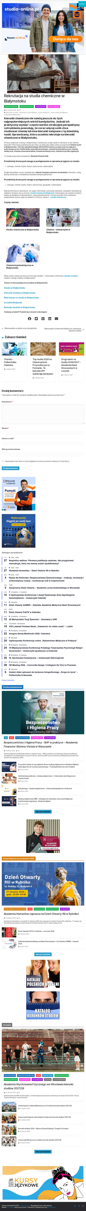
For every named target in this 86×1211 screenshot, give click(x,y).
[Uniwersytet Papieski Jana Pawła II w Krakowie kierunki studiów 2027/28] (9, 1118)
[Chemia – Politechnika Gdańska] (14, 343)
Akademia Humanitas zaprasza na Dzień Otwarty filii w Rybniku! (41, 913)
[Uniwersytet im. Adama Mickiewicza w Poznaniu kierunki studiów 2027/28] (9, 1107)
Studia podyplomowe (22, 737)
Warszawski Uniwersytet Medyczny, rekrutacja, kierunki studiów (63, 330)
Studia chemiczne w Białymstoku (22, 229)
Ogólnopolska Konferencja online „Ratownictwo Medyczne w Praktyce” (43, 640)
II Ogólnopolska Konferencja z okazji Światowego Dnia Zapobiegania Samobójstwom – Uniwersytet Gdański (42, 596)
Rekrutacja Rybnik (52, 909)
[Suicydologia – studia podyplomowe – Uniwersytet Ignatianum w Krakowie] (9, 790)
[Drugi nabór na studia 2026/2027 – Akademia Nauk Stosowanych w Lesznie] (71, 343)
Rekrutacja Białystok (11, 106)
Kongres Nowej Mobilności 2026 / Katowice (29, 633)
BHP (6, 737)
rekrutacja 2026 (39, 909)
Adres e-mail (8, 438)
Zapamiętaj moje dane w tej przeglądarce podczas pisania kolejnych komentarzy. (37, 461)
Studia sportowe (25, 1079)
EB (18, 750)
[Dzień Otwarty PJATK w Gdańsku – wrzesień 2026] (9, 932)
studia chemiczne (43, 112)
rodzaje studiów (70, 276)
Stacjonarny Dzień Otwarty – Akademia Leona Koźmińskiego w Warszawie (44, 587)
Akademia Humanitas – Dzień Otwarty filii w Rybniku (34, 570)
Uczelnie (48, 1079)
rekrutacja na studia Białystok (28, 112)
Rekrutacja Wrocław (11, 1079)
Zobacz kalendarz (8, 680)
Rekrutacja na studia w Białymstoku (21, 297)
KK (19, 110)
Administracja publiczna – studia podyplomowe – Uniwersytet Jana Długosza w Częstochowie (46, 777)
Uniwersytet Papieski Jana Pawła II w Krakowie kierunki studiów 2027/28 (44, 1117)
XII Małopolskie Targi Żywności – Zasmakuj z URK (33, 619)
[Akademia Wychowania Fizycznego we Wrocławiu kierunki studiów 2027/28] (43, 1050)
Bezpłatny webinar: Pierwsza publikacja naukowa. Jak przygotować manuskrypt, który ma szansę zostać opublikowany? (41, 562)
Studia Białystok (40, 106)
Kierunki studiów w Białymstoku (19, 293)
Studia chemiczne (53, 106)
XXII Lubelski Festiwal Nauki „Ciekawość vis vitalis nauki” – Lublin (41, 626)
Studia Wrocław (37, 1079)
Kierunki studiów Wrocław (26, 1075)
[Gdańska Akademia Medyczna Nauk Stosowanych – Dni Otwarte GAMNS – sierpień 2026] (9, 944)
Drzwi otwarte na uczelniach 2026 (15, 909)
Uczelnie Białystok (13, 302)
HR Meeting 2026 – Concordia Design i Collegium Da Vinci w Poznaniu (42, 665)
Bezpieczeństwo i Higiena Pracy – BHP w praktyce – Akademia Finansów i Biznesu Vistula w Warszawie (41, 744)
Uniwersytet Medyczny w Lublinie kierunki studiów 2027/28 (39, 1140)
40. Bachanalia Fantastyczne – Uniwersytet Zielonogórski (36, 657)
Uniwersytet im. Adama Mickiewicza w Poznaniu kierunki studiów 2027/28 (45, 1106)
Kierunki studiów (10, 1075)
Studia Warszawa (50, 737)
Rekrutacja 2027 (47, 1075)
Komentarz (7, 402)
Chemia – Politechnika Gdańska (10, 362)
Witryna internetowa (11, 449)
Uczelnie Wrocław (59, 1079)
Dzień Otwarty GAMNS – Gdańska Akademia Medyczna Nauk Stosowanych (45, 605)
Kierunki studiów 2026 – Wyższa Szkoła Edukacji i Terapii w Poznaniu (43, 1128)
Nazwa (5, 428)
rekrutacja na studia (12, 112)
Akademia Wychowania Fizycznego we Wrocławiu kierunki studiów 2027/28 (38, 1086)
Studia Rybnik (65, 909)
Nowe (11, 737)
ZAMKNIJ (82, 4)
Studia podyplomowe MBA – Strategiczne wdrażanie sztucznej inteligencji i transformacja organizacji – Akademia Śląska (45, 800)
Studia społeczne (37, 737)
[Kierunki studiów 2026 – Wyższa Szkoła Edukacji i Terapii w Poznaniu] (9, 1130)
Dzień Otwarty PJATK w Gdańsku (25, 612)
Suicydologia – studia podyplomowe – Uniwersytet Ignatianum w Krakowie (45, 788)
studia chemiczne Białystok (59, 112)
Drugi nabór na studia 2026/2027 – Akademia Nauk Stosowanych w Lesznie (71, 365)
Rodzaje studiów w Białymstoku (19, 307)
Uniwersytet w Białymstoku (12, 114)
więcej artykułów (43, 812)
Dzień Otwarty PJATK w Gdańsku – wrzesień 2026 (36, 931)
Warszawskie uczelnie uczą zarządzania (20, 328)
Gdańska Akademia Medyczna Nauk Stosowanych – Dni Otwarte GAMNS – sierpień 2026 (48, 942)
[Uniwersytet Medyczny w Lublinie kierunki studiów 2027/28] (9, 1141)
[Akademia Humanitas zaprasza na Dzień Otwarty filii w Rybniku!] (43, 884)
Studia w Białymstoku (14, 288)
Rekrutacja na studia (26, 106)
